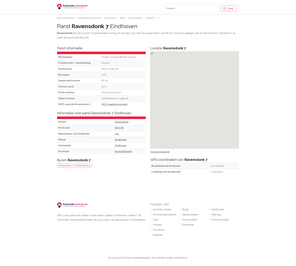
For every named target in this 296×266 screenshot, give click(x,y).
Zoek (229, 8)
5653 (122, 18)
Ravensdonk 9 (83, 165)
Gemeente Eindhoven (89, 18)
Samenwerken (190, 214)
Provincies (158, 229)
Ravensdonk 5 (65, 165)
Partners (157, 224)
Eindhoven (110, 18)
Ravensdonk (135, 18)
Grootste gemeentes (165, 214)
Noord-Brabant (65, 18)
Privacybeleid (189, 219)
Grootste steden (162, 209)
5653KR (150, 18)
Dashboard (217, 209)
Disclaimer (188, 224)
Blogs (185, 209)
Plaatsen (158, 234)
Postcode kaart (220, 219)
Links (156, 219)
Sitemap (216, 214)
